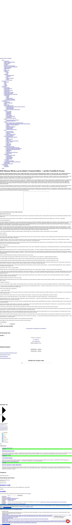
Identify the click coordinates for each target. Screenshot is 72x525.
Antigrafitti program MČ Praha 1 (11, 137)
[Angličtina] (4, 496)
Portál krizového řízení (10, 75)
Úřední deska (6, 63)
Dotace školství (8, 111)
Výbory (5, 83)
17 (0, 428)
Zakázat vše (6, 507)
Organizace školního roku (10, 116)
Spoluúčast (8, 133)
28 (1, 424)
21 (4, 428)
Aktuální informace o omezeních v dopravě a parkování (15, 106)
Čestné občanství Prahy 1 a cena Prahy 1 (11, 94)
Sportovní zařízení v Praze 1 (11, 134)
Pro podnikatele (6, 87)
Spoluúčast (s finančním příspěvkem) (12, 124)
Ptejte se (7, 79)
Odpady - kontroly (9, 141)
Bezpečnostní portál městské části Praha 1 (13, 149)
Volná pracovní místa (7, 67)
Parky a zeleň (8, 143)
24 (0, 429)
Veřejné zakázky (7, 68)
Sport (5, 130)
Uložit (1, 524)
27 (0, 424)
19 (2, 428)
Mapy (7, 77)
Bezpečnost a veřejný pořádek (9, 146)
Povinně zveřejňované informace (9, 65)
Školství (5, 110)
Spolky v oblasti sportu (10, 135)
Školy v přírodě (8, 115)
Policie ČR (8, 151)
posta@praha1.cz (37, 341)
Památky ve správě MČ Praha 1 (11, 129)
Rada (5, 82)
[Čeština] (3, 503)
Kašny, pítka (8, 139)
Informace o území (9, 98)
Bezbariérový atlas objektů (10, 155)
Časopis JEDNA (7, 101)
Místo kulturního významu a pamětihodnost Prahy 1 (15, 122)
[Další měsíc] (4, 422)
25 (1, 429)
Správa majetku (6, 104)
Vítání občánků (6, 162)
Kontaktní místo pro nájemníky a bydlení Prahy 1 (12, 161)
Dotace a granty (6, 89)
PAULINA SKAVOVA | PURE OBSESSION (11, 464)
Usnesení (5, 85)
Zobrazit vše (5, 432)
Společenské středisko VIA (10, 120)
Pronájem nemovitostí (10, 78)
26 (2, 429)
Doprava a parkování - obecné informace (13, 109)
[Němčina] (4, 497)
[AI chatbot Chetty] (67, 521)
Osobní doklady (7, 70)
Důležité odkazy (9, 158)
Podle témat (6, 165)
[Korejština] (4, 502)
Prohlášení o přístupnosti (12, 499)
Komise (5, 84)
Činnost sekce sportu (9, 131)
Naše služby (6, 74)
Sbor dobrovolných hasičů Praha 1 (12, 152)
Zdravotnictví (6, 159)
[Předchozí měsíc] (4, 413)
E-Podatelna (8, 76)
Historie (7, 97)
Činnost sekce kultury (10, 127)
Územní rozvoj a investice (8, 90)
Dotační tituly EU (7, 91)
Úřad (3, 60)
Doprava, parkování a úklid (8, 105)
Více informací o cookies (29, 506)
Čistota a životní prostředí (8, 136)
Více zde (29, 493)
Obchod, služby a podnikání (9, 92)
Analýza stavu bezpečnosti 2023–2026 (12, 147)
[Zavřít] (68, 516)
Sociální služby (8, 156)
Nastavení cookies (11, 500)
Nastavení (2, 507)
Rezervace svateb (9, 80)
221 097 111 (37, 339)
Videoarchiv (8, 145)
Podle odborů (6, 166)
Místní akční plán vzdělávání (11, 118)
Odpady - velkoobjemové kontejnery (12, 140)
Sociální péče (6, 154)
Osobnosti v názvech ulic (10, 99)
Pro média (6, 64)
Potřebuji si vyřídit (5, 485)
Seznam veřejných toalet (8, 102)
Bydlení (5, 103)
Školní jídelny (8, 114)
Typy (7, 73)
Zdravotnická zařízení (10, 160)
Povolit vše (9, 507)
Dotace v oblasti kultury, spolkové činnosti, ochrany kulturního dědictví (18, 123)
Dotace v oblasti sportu (10, 132)
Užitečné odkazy (9, 153)
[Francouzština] (5, 498)
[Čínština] (4, 501)
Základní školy (8, 112)
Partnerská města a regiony (8, 93)
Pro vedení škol (8, 117)
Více (1, 443)
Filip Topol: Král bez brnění (8, 450)
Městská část (4, 86)
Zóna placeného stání (9, 107)
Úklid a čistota (8, 144)
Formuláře (6, 71)
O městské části (6, 95)
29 (2, 424)
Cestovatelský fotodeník (7, 457)
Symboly (7, 96)
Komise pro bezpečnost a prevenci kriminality (14, 148)
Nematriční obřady (9, 128)
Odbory (7, 72)
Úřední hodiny (6, 61)
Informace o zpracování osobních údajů (10, 66)
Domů (3, 168)
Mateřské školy (8, 113)
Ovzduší (7, 142)
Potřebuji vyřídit (4, 164)
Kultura (5, 121)
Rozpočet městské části (8, 88)
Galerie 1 (7, 125)
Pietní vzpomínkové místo (8, 163)
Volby (5, 69)
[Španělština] (4, 499)
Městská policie (8, 150)
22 (5, 428)
